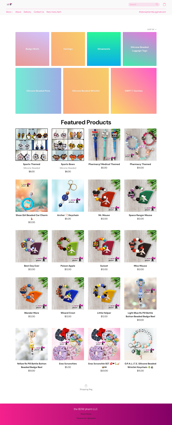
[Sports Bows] (68, 144)
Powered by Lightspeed (86, 418)
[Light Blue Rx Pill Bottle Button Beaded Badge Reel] (140, 293)
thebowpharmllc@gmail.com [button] (152, 12)
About (18, 12)
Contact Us (39, 12)
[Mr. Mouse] (104, 195)
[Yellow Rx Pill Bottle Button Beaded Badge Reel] (31, 344)
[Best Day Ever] (31, 246)
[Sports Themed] (31, 144)
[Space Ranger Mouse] (140, 195)
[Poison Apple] (68, 246)
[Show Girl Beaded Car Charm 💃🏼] (31, 195)
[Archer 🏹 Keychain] (68, 195)
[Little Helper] (104, 293)
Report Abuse (86, 414)
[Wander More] (31, 293)
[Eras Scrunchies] (68, 344)
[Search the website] (157, 4)
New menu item (54, 12)
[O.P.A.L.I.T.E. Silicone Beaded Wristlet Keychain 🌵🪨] (140, 344)
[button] (9, 4)
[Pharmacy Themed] (140, 144)
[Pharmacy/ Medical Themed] (104, 144)
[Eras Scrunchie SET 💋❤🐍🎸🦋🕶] (104, 344)
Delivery (27, 12)
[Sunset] (104, 246)
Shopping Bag (86, 389)
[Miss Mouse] (140, 246)
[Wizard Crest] (68, 293)
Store (9, 12)
